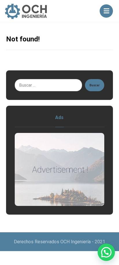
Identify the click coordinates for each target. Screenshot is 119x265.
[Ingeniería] (26, 11)
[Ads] (60, 169)
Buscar (95, 85)
